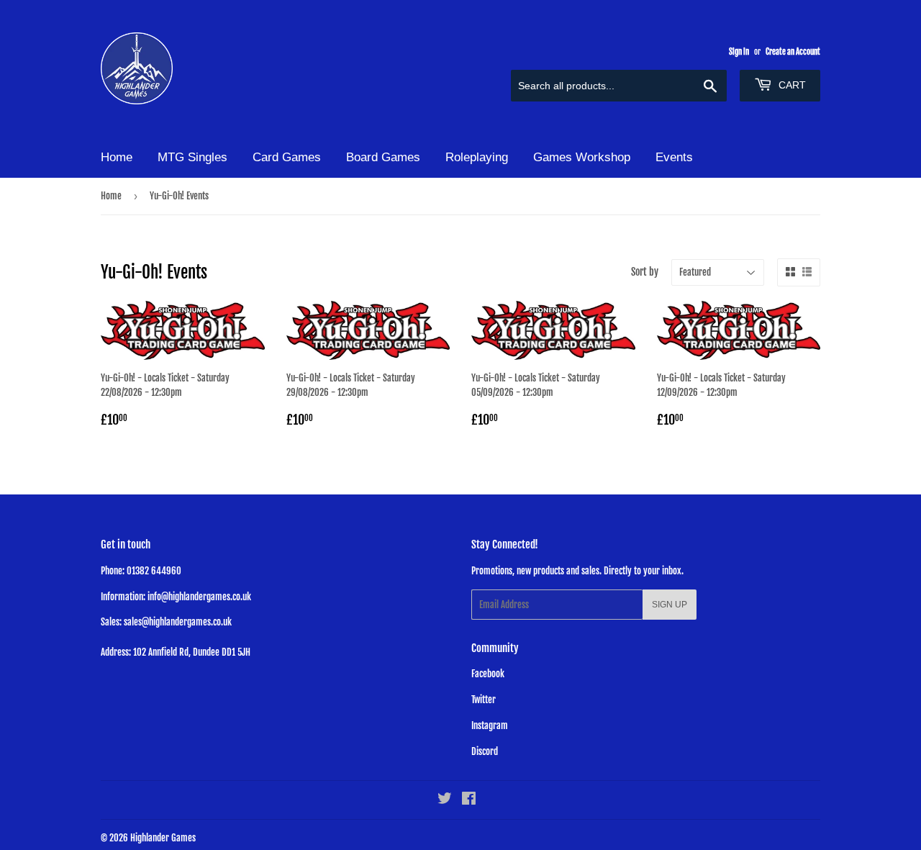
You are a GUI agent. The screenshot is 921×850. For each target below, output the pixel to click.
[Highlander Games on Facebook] (468, 800)
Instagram (489, 725)
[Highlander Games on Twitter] (444, 800)
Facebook (487, 673)
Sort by (644, 272)
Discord (484, 751)
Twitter (483, 699)
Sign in (739, 52)
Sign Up (669, 605)
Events (674, 157)
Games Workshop (581, 157)
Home (116, 157)
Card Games (287, 157)
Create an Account (793, 52)
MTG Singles (192, 157)
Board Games (383, 157)
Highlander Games (163, 838)
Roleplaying (476, 157)
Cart (791, 85)
